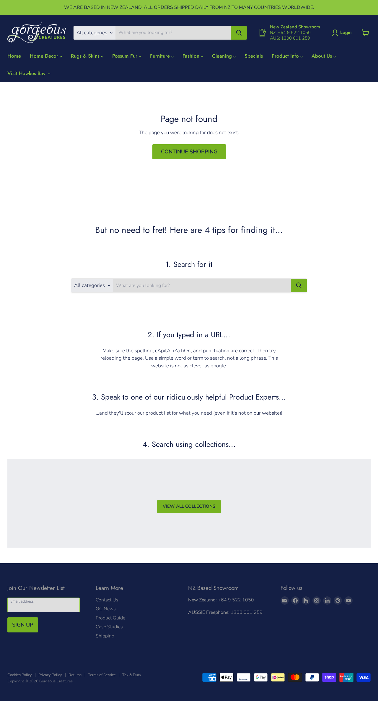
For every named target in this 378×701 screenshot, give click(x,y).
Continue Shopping (189, 151)
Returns (75, 675)
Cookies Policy (19, 675)
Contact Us (107, 600)
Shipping (105, 636)
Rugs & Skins (86, 55)
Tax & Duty (131, 675)
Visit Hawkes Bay (27, 73)
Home (14, 55)
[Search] (239, 33)
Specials (254, 55)
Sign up (22, 624)
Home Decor (45, 55)
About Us (322, 55)
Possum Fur (125, 55)
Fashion (192, 55)
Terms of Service (102, 675)
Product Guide (110, 618)
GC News (106, 609)
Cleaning (222, 55)
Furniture (160, 55)
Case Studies (109, 627)
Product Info (286, 55)
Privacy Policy (50, 675)
